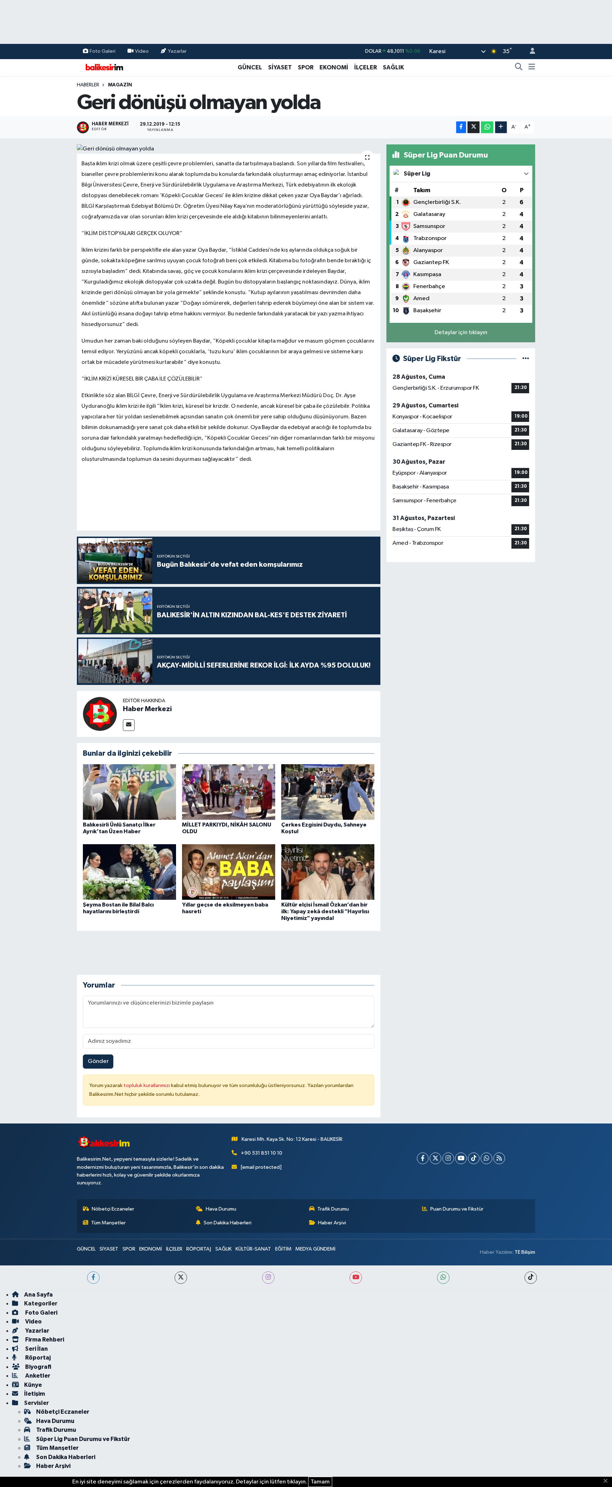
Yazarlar (177, 51)
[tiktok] (531, 1277)
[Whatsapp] (486, 1158)
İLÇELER (365, 67)
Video (142, 51)
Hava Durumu (221, 1209)
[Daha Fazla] (501, 127)
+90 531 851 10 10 (261, 1153)
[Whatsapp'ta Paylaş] (487, 127)
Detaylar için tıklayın (461, 333)
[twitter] (181, 1277)
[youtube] (356, 1277)
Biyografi (37, 1367)
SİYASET (280, 67)
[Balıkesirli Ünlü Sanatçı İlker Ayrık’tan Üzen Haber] (129, 792)
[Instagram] (448, 1158)
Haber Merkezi (147, 709)
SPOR (305, 67)
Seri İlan (36, 1349)
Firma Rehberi (44, 1340)
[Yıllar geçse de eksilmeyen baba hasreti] (228, 872)
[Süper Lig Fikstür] (525, 359)
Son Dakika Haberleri (227, 1222)
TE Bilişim (525, 1252)
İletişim (34, 1394)
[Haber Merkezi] (100, 714)
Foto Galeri (102, 51)
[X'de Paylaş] (474, 127)
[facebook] (93, 1277)
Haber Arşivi (332, 1222)
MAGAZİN (120, 84)
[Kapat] (607, 1481)
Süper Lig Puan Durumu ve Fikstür (83, 1439)
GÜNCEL (250, 67)
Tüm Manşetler (108, 1222)
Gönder (98, 1061)
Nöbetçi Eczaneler (113, 1209)
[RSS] (499, 1158)
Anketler (37, 1376)
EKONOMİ (333, 67)
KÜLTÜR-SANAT (253, 1249)
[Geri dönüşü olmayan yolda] (228, 149)
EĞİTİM (283, 1249)
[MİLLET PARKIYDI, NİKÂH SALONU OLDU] (228, 792)
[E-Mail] (129, 725)
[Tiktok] (474, 1158)
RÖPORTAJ (198, 1249)
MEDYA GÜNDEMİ (315, 1249)
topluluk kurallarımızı (147, 1085)
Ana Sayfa (38, 1295)
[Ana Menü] (531, 67)
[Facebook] (423, 1158)
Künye (33, 1385)
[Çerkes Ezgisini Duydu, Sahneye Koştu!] (327, 792)
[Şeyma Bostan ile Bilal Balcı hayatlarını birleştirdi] (129, 872)
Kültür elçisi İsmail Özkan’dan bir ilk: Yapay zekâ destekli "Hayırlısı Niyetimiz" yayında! (325, 911)
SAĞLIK (393, 67)
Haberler (88, 84)
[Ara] (519, 67)
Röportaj (37, 1358)
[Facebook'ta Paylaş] (461, 127)
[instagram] (268, 1277)
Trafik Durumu (333, 1209)
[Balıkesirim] (103, 67)
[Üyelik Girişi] (529, 51)
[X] (435, 1158)
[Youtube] (461, 1158)
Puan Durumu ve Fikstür (456, 1209)
